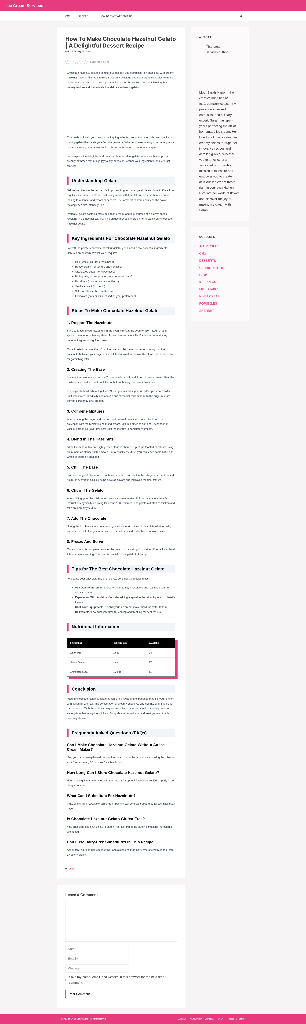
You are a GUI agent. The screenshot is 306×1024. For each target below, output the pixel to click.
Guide (71, 869)
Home (67, 16)
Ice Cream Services (24, 5)
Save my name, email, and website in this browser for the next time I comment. (117, 979)
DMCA (220, 1019)
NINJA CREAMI (210, 296)
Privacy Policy (195, 1019)
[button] (241, 16)
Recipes (83, 16)
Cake (203, 253)
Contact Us (209, 1019)
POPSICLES (208, 303)
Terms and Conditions (235, 1019)
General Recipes (211, 268)
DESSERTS (207, 260)
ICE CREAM (208, 282)
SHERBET (206, 310)
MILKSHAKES (209, 289)
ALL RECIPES (209, 246)
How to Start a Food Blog (116, 16)
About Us (182, 1019)
